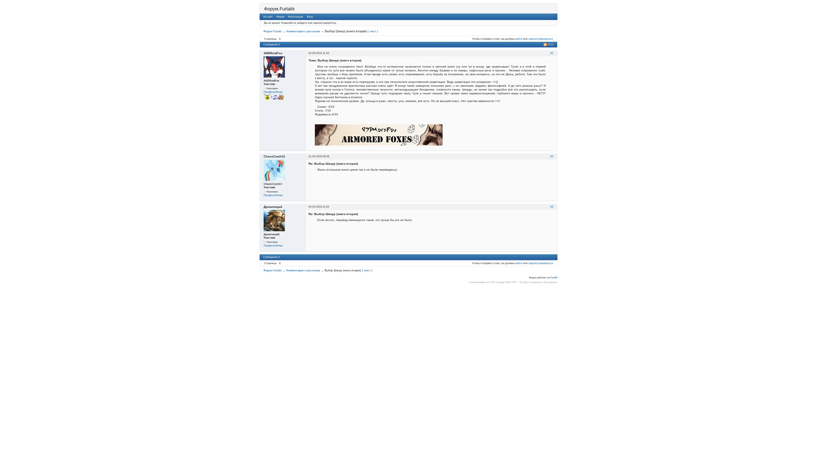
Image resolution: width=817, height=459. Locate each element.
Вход (310, 16)
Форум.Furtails (279, 8)
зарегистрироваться (540, 38)
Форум (280, 16)
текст (372, 31)
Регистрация (295, 16)
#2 (551, 156)
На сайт (268, 16)
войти (519, 38)
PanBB (553, 277)
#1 (551, 53)
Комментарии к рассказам (303, 31)
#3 (551, 206)
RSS (551, 44)
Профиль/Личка (273, 92)
